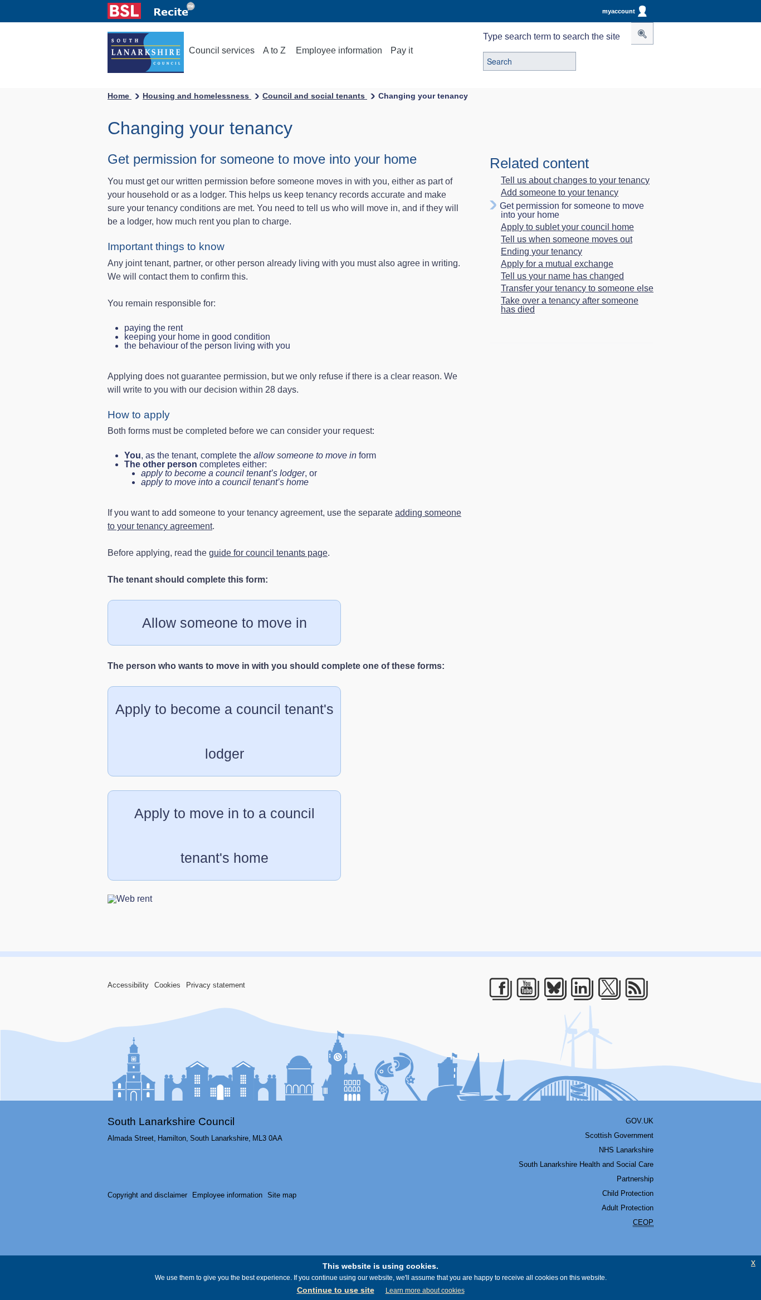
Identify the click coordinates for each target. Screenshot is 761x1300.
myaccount (618, 11)
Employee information (339, 50)
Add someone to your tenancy (559, 192)
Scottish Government (619, 1135)
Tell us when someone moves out (566, 239)
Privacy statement (215, 985)
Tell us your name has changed (562, 276)
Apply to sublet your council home (567, 227)
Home (119, 95)
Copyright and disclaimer (147, 1195)
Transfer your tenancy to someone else (577, 288)
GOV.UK (639, 1121)
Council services (222, 50)
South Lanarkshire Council (171, 1121)
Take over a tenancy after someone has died (569, 305)
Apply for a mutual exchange (557, 264)
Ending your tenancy (541, 251)
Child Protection (627, 1193)
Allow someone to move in (224, 623)
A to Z (274, 50)
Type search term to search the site (551, 36)
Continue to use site (335, 1290)
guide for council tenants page (268, 553)
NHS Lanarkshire (626, 1150)
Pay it (402, 50)
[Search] (642, 33)
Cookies (167, 985)
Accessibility (128, 985)
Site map (281, 1195)
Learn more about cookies (425, 1290)
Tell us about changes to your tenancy (575, 180)
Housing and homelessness (197, 95)
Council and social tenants (314, 95)
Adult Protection (627, 1208)
